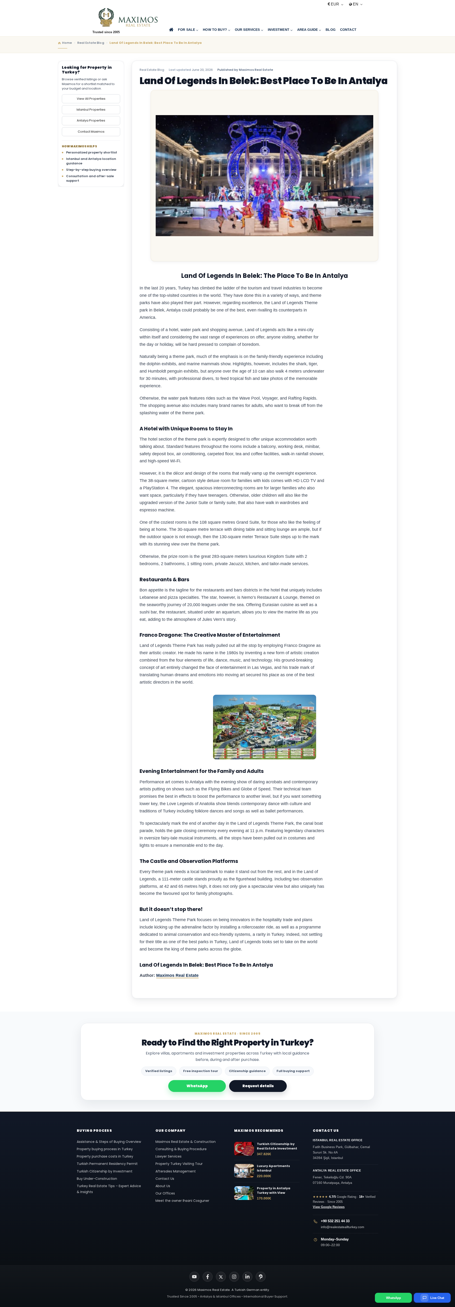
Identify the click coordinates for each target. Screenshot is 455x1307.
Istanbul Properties (91, 109)
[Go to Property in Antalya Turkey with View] (244, 1193)
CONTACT (348, 30)
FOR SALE (186, 30)
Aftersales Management (175, 1171)
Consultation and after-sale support (90, 178)
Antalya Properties (91, 120)
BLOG (331, 30)
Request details (258, 1085)
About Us (162, 1186)
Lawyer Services (168, 1156)
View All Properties (91, 98)
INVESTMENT (278, 30)
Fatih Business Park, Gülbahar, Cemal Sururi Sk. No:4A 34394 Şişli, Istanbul (341, 1149)
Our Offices (165, 1193)
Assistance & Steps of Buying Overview (109, 1141)
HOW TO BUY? (215, 30)
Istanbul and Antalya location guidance (91, 161)
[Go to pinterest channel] (261, 1277)
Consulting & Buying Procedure (181, 1149)
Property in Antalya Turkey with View (273, 1190)
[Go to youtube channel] (194, 1277)
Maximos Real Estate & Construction (186, 1141)
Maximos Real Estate (177, 975)
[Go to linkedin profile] (247, 1277)
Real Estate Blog (152, 70)
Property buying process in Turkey (105, 1149)
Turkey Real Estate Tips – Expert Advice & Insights (109, 1189)
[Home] (171, 29)
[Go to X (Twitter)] (221, 1277)
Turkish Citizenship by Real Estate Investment (277, 1146)
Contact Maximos (91, 131)
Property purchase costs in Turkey (105, 1156)
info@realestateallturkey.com (342, 1227)
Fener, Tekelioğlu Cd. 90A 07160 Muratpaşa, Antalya (337, 1177)
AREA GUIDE (307, 30)
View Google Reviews (329, 1207)
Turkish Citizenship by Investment (104, 1171)
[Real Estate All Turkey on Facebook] (208, 1277)
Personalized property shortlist (91, 152)
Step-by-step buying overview (91, 169)
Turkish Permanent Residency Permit (107, 1163)
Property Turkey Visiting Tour (179, 1163)
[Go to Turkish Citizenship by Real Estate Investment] (244, 1149)
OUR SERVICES (247, 30)
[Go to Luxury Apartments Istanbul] (244, 1171)
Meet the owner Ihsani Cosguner (182, 1200)
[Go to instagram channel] (234, 1277)
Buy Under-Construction (97, 1178)
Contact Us (164, 1178)
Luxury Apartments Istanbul (273, 1168)
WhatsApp (197, 1085)
